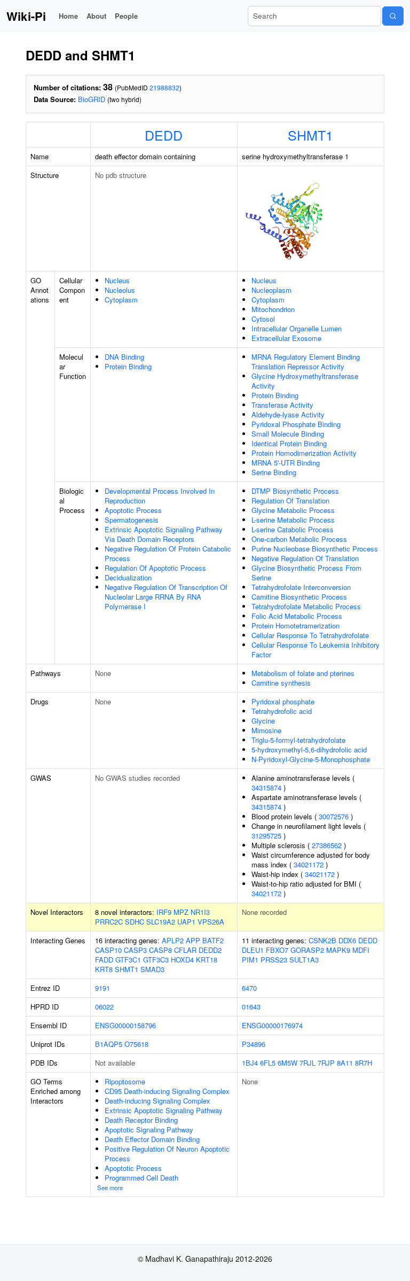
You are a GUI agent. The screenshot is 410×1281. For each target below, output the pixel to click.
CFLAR (185, 950)
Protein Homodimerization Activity (304, 453)
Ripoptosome (125, 1081)
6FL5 (267, 1063)
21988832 (164, 87)
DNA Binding (124, 357)
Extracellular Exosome (286, 338)
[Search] (393, 16)
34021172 (309, 864)
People (126, 16)
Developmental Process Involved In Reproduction (160, 496)
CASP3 (135, 950)
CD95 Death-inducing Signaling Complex (167, 1091)
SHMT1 (310, 134)
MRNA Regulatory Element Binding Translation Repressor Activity (305, 361)
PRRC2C (109, 922)
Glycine (263, 721)
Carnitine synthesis (281, 683)
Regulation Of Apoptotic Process (155, 568)
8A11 (345, 1063)
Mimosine (266, 730)
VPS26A (211, 922)
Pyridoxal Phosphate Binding (296, 424)
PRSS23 (274, 959)
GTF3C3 (156, 959)
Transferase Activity (282, 405)
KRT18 (206, 959)
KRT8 (104, 969)
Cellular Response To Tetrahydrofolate (310, 635)
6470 (249, 988)
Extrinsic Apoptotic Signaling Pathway (164, 1110)
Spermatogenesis (132, 520)
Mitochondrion (273, 309)
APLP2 (173, 940)
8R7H (363, 1063)
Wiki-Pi (26, 16)
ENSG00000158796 (125, 1025)
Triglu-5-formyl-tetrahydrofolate (298, 740)
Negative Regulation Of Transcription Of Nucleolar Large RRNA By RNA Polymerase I (166, 596)
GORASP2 (307, 950)
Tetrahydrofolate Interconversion (301, 587)
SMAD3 (152, 969)
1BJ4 (250, 1063)
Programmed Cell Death (141, 1178)
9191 (102, 988)
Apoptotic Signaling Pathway (149, 1129)
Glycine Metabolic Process (293, 510)
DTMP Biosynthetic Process (295, 491)
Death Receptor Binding (141, 1120)
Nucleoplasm (271, 290)
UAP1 (186, 922)
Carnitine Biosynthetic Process (299, 597)
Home (68, 16)
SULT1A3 (304, 959)
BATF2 (213, 940)
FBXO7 (277, 950)
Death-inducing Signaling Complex (157, 1101)
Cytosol (263, 319)
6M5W (287, 1063)
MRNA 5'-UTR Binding (285, 462)
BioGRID (91, 99)
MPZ (181, 912)
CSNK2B (322, 940)
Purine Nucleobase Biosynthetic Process (314, 549)
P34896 (253, 1044)
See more (110, 1187)
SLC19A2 (160, 922)
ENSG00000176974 (272, 1025)
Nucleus (117, 280)
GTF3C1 (128, 959)
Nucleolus (120, 290)
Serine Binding (273, 472)
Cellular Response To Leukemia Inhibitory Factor (315, 649)
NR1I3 (200, 912)
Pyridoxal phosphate (282, 701)
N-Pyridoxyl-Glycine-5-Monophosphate (310, 759)
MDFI (360, 950)
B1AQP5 (108, 1044)
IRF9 (163, 912)
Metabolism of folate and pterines (302, 673)
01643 (251, 1006)
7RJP (326, 1063)
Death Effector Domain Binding (152, 1139)
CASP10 (108, 950)
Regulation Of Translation (290, 500)
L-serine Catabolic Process (292, 529)
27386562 (327, 845)
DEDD (164, 134)
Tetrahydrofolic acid (281, 711)
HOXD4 (182, 959)
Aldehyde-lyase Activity (288, 414)
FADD (104, 959)
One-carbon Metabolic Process (299, 539)
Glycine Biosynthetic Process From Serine (306, 573)
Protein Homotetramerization (295, 625)
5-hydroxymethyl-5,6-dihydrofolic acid (309, 749)
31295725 (266, 835)
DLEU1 (253, 950)
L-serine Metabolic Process (293, 520)
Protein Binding (128, 366)
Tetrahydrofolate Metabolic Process (306, 606)
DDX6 (347, 940)
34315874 (266, 787)
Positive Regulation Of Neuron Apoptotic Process (167, 1153)
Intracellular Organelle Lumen (296, 328)
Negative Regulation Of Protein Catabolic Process (168, 553)
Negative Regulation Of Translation (305, 558)
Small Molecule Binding (287, 434)
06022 (104, 1006)
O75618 (136, 1044)
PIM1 (250, 959)
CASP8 (160, 950)
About (96, 16)
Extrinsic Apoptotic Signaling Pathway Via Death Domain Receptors (164, 534)
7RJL (307, 1063)
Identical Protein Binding (289, 443)
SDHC (134, 922)
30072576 (334, 816)
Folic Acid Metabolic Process (296, 616)
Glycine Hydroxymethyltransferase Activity (304, 381)
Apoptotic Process (133, 510)
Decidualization (128, 577)
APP (193, 940)
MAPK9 (338, 950)
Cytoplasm (121, 299)
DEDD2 (210, 950)
